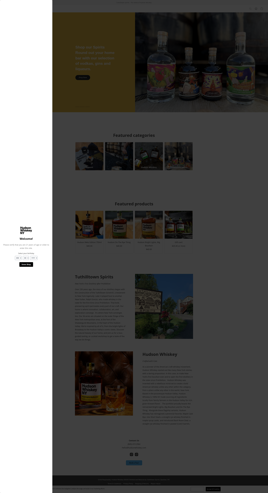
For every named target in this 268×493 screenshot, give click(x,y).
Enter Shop (26, 264)
